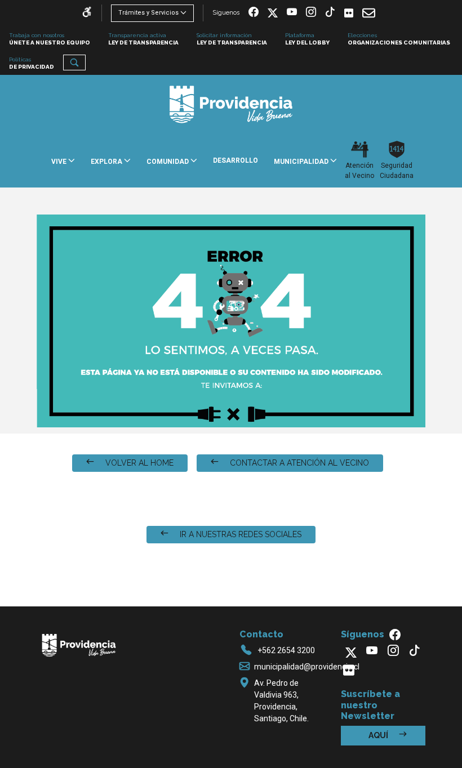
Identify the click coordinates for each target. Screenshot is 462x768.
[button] (74, 62)
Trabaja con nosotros (49, 39)
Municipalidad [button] (302, 162)
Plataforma (307, 39)
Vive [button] (59, 162)
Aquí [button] (379, 735)
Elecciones (399, 39)
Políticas (31, 63)
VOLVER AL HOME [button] (138, 462)
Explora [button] (107, 162)
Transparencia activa (143, 39)
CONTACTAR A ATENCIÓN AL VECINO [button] (298, 462)
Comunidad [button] (168, 162)
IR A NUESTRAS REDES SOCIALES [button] (239, 534)
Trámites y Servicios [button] (148, 12)
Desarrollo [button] (235, 160)
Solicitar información (232, 39)
